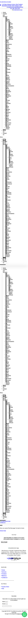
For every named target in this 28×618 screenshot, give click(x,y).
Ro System (8, 99)
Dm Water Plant (7, 106)
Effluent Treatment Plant (8, 96)
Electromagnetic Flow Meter (10, 87)
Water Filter (7, 116)
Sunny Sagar (20, 614)
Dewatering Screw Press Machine (9, 46)
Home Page (3, 530)
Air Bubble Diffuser (8, 19)
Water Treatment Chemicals (8, 65)
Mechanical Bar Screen (9, 57)
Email (3, 604)
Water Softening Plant (8, 120)
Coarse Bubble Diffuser (11, 38)
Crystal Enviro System (5, 2)
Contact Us (5, 133)
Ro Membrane (8, 53)
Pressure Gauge (8, 125)
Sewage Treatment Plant (8, 91)
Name (4, 601)
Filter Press (7, 42)
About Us (4, 131)
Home (4, 139)
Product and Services (5, 15)
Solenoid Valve (8, 113)
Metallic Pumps (8, 128)
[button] (3, 137)
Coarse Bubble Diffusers (8, 83)
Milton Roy (7, 61)
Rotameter (8, 123)
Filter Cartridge (8, 102)
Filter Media (7, 50)
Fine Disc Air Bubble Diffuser (11, 32)
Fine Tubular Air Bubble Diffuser (11, 25)
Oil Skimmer (8, 71)
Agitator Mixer (8, 110)
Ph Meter (7, 74)
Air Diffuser (8, 68)
